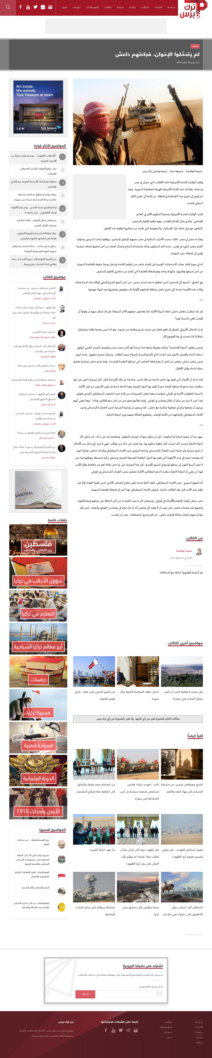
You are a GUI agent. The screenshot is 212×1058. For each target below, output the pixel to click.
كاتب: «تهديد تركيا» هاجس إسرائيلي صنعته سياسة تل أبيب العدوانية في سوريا (139, 791)
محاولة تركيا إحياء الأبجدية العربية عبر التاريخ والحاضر (33, 184)
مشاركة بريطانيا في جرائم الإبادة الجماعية (33, 379)
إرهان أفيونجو (48, 356)
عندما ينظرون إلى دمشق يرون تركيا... (35, 365)
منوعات (77, 6)
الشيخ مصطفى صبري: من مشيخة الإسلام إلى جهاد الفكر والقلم (36, 290)
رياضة (132, 6)
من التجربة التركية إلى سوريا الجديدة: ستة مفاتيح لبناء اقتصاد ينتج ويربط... (34, 261)
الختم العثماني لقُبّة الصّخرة (35, 887)
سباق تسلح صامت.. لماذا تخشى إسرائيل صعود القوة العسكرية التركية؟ (34, 248)
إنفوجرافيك (92, 6)
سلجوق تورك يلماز (45, 384)
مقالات (108, 6)
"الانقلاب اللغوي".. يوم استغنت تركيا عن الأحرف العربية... (33, 158)
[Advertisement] (99, 195)
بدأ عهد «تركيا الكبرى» (102, 849)
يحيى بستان (48, 322)
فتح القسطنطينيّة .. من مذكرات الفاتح (33, 842)
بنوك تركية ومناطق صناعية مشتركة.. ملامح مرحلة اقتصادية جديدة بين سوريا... (34, 197)
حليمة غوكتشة (184, 551)
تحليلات (145, 6)
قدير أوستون (48, 404)
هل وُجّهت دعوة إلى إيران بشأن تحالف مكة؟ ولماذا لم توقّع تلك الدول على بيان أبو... (33, 312)
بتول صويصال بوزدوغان (42, 336)
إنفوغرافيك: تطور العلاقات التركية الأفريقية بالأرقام (32, 874)
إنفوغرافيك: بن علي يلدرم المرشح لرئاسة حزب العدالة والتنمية (31, 905)
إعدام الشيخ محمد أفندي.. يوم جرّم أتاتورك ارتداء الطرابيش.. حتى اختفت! (33, 210)
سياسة (171, 6)
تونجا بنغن (50, 370)
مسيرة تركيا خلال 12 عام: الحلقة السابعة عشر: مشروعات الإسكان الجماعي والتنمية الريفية (32, 859)
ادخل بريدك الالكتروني (151, 986)
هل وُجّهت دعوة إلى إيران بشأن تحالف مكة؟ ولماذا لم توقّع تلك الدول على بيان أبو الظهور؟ (140, 856)
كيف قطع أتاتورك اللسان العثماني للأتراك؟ (38, 171)
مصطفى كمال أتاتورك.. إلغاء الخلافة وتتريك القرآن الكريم (36, 222)
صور (64, 6)
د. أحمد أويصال (47, 437)
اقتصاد (158, 6)
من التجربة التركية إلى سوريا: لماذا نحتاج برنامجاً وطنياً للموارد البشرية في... (34, 449)
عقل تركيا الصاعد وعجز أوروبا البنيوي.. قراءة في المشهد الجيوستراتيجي (36, 235)
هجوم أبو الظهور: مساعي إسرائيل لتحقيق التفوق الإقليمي (37, 396)
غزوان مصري (48, 457)
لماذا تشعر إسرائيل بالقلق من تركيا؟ (36, 432)
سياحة (120, 6)
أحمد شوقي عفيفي (44, 298)
